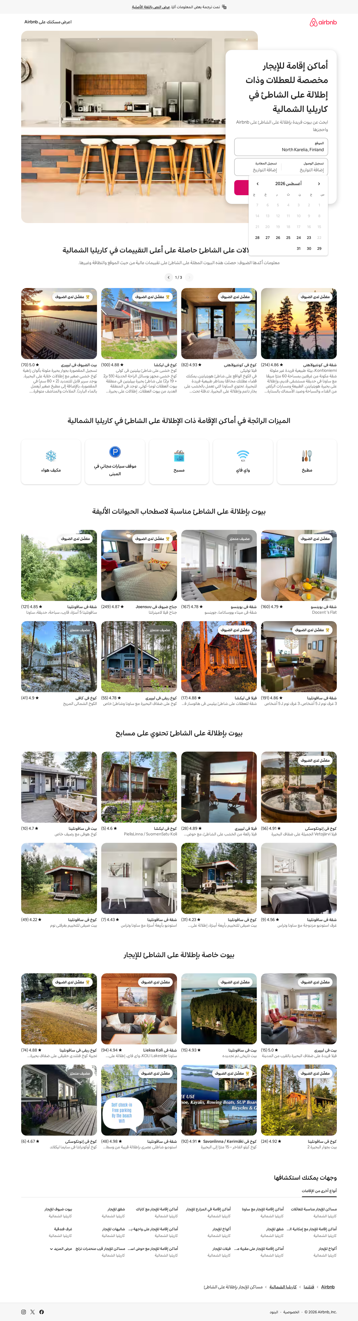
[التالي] (169, 277)
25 (288, 237)
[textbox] (305, 170)
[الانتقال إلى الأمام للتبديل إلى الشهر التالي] (257, 183)
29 (319, 248)
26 (278, 237)
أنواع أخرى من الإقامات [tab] (319, 1190)
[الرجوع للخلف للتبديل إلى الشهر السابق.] (318, 183)
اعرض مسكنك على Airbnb (48, 22)
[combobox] (281, 150)
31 (298, 248)
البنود (274, 1312)
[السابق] (189, 277)
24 (299, 237)
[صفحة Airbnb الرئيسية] (323, 22)
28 (257, 237)
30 (309, 248)
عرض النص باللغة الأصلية (151, 7)
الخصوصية (291, 1312)
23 (309, 237)
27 (268, 237)
